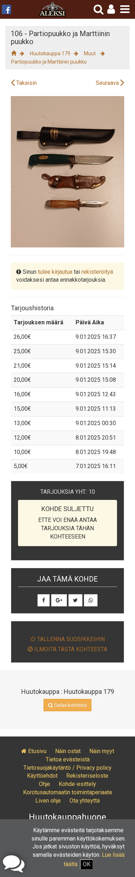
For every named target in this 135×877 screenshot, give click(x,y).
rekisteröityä (97, 271)
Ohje (44, 784)
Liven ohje (48, 800)
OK (86, 864)
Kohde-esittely (77, 784)
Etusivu (36, 751)
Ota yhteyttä (84, 800)
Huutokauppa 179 (50, 53)
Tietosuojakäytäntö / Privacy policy (67, 767)
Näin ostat (68, 751)
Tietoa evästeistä (68, 759)
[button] (111, 9)
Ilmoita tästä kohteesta (70, 649)
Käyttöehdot (42, 775)
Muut (90, 53)
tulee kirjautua (55, 271)
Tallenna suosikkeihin (70, 639)
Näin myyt (101, 751)
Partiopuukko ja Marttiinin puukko (49, 62)
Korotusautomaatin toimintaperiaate (67, 792)
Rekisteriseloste (87, 775)
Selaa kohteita (70, 705)
